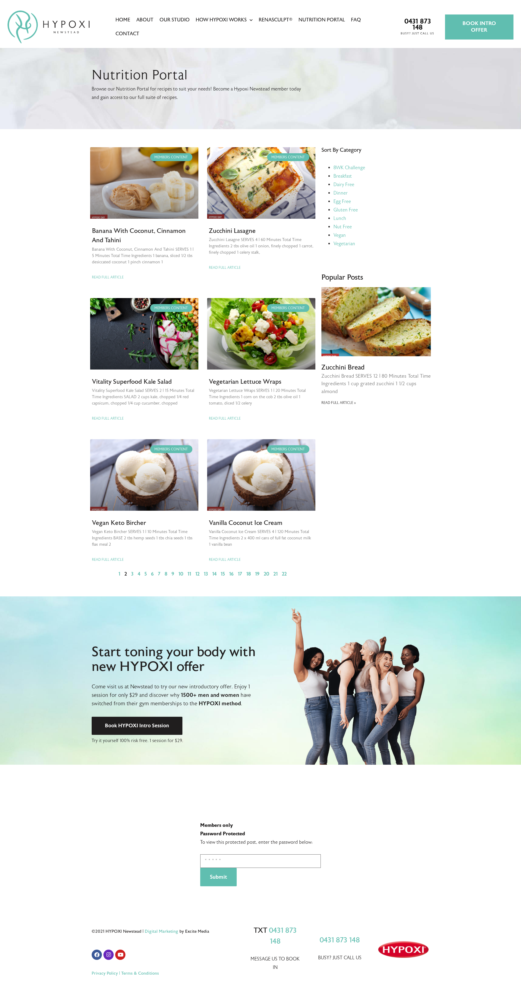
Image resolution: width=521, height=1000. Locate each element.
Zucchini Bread (343, 367)
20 (266, 574)
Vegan (339, 235)
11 (189, 574)
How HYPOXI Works (221, 20)
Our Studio (174, 20)
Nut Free (342, 227)
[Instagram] (108, 955)
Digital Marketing (161, 931)
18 (248, 574)
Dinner (340, 193)
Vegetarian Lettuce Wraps (245, 382)
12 (197, 574)
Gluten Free (345, 210)
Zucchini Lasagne (232, 231)
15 (223, 574)
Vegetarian (344, 244)
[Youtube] (120, 955)
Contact (127, 34)
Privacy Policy (105, 973)
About (144, 20)
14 (214, 574)
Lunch (339, 218)
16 (231, 574)
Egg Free (342, 201)
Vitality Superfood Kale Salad (132, 382)
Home (122, 20)
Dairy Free (343, 185)
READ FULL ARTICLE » (338, 403)
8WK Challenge (349, 168)
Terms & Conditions (140, 973)
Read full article (108, 277)
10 (180, 574)
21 (275, 574)
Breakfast (342, 176)
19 (257, 574)
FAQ (356, 20)
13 (206, 574)
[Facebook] (97, 955)
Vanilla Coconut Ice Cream (246, 523)
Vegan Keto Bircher (119, 523)
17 (240, 574)
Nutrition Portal (321, 20)
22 (284, 574)
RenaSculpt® (275, 20)
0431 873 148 (340, 940)
